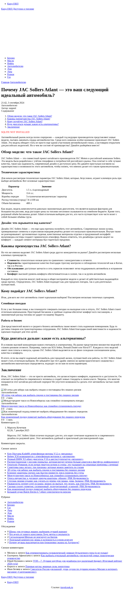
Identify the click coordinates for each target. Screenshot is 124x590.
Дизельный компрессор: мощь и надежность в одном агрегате (41, 539)
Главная (5, 82)
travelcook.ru (66, 587)
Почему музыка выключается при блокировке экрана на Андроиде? (44, 542)
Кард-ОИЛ (12, 3)
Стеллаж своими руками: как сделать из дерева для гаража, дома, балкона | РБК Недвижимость (56, 481)
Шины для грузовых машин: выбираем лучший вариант (38, 531)
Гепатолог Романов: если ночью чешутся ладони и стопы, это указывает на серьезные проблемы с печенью (62, 464)
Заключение (13, 127)
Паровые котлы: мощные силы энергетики (47, 566)
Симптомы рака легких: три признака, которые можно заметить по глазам (45, 467)
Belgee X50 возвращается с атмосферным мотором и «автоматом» (41, 456)
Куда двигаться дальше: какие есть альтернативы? (33, 124)
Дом (9, 69)
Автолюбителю (15, 66)
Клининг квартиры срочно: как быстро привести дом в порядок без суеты (45, 472)
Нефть (10, 63)
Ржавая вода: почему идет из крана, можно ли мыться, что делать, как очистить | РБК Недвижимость (59, 483)
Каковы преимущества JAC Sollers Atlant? (28, 118)
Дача (9, 71)
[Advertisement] (62, 33)
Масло (10, 60)
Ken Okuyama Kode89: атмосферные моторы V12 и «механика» (40, 453)
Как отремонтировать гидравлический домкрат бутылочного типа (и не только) (67, 553)
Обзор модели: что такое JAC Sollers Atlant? (29, 116)
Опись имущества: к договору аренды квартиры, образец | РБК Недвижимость (48, 478)
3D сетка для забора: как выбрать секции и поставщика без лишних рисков (46, 470)
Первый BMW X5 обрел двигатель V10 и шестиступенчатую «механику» (45, 459)
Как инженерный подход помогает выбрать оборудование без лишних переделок (49, 489)
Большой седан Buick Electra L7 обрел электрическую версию (39, 492)
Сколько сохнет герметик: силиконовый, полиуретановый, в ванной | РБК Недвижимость (53, 486)
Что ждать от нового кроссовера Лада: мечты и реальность (39, 534)
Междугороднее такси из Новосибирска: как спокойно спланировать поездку (47, 475)
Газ (9, 77)
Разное (10, 74)
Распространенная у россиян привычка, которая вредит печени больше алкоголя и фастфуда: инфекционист (63, 462)
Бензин (11, 58)
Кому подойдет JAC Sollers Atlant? (24, 121)
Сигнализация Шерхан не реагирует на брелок (33, 537)
